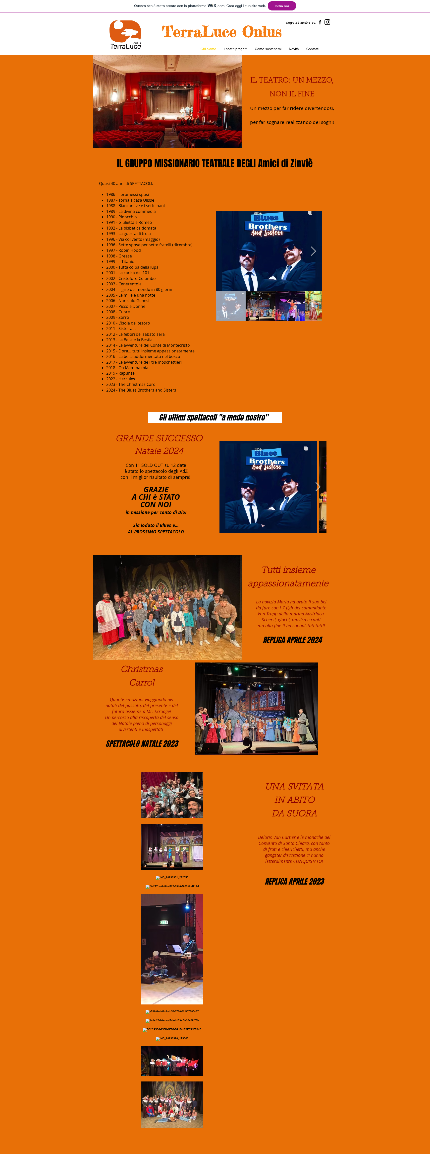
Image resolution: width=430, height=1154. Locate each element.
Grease (125, 256)
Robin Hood (129, 250)
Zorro (123, 317)
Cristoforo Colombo (137, 278)
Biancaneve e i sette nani (141, 205)
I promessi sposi (133, 194)
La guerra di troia (134, 233)
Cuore (124, 312)
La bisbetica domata (137, 228)
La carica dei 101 (133, 272)
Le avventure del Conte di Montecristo (154, 345)
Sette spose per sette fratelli (144, 244)
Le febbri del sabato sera (141, 334)
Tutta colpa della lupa (138, 267)
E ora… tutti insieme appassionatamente (156, 351)
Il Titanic (126, 261)
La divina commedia (137, 211)
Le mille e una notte (136, 295)
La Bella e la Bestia (135, 339)
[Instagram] (327, 22)
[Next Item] (313, 251)
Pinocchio (127, 217)
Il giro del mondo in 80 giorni (145, 289)
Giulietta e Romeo (135, 222)
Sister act (127, 328)
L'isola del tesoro (134, 323)
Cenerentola (130, 284)
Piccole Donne (131, 306)
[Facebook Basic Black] (320, 22)
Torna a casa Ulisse (136, 200)
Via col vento (130, 239)
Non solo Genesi (133, 300)
